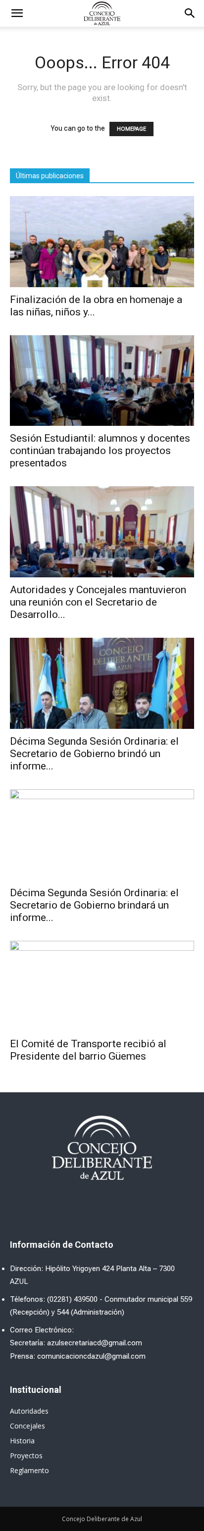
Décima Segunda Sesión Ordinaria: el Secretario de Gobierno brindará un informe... (94, 905)
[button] (190, 13)
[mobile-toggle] (17, 13)
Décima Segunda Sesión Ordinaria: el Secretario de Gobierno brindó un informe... (94, 753)
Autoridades (29, 1411)
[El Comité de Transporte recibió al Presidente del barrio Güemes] (102, 986)
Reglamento (29, 1470)
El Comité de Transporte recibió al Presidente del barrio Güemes (88, 1050)
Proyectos (26, 1455)
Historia (22, 1440)
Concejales (27, 1425)
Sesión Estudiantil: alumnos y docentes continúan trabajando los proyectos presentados (100, 450)
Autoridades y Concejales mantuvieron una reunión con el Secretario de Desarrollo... (98, 602)
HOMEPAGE (131, 129)
